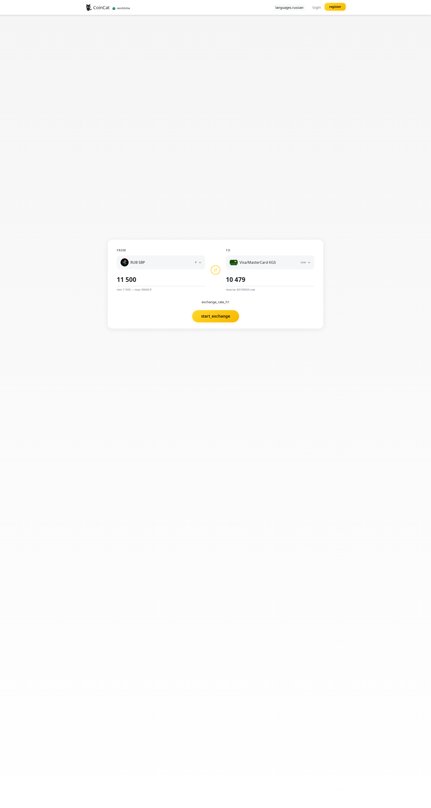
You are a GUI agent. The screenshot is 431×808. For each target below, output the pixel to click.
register (335, 6)
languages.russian (289, 7)
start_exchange (215, 316)
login (316, 7)
